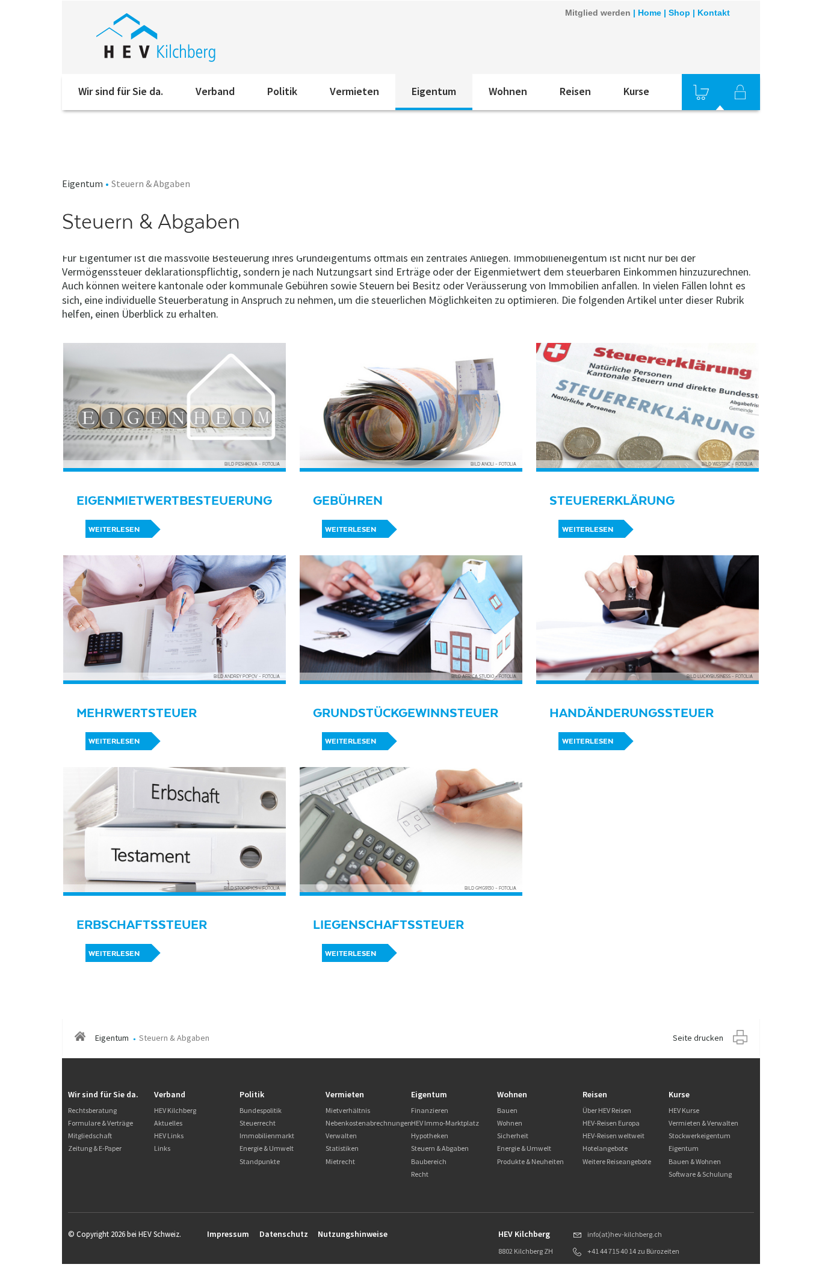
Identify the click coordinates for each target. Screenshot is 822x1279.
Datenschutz (283, 1233)
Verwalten (341, 1135)
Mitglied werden (598, 12)
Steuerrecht (257, 1122)
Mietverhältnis (348, 1110)
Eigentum (434, 91)
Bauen (507, 1110)
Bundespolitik (260, 1110)
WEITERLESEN (114, 529)
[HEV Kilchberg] (224, 37)
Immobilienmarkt (266, 1135)
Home (649, 12)
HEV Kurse (684, 1110)
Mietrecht (340, 1161)
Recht (419, 1174)
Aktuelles (168, 1122)
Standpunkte (259, 1161)
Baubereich (429, 1161)
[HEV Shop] (701, 92)
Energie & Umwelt (266, 1148)
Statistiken (342, 1148)
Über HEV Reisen (607, 1110)
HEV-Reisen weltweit (613, 1135)
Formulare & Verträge (100, 1122)
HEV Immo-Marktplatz (445, 1122)
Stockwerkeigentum (700, 1135)
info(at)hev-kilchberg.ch (624, 1234)
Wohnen (508, 91)
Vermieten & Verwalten (703, 1122)
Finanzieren (429, 1110)
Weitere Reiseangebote (617, 1161)
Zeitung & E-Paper (95, 1148)
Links (162, 1148)
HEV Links (169, 1135)
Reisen (575, 91)
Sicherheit (512, 1135)
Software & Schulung (700, 1174)
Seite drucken (698, 1037)
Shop (679, 12)
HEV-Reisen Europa (611, 1122)
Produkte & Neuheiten (530, 1161)
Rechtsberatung (92, 1110)
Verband (215, 91)
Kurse (636, 91)
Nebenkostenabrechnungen (369, 1122)
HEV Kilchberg (175, 1110)
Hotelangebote (605, 1148)
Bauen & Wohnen (695, 1161)
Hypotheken (429, 1135)
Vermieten (354, 91)
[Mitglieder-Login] (740, 92)
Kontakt (713, 12)
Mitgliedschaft (90, 1135)
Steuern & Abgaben (440, 1148)
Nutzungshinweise (353, 1233)
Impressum (228, 1233)
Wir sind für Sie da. (120, 91)
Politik (282, 91)
